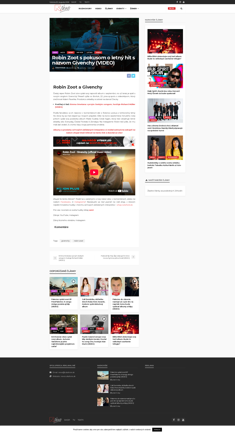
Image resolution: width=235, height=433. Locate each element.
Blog (171, 8)
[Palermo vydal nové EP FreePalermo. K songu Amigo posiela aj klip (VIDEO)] (64, 286)
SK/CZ (62, 52)
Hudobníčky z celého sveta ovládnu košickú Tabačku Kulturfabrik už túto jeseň (164, 165)
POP (62, 331)
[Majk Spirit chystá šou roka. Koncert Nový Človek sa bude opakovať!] (165, 76)
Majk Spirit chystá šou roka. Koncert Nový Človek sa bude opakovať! (163, 92)
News (70, 52)
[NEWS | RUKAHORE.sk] (56, 420)
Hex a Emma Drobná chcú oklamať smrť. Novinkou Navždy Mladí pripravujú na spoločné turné (164, 128)
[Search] (181, 8)
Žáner (133, 8)
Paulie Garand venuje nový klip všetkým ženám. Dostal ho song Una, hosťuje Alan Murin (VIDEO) (94, 340)
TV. (80, 2)
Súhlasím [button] (157, 430)
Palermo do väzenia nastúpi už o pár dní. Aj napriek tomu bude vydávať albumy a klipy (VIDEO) (123, 304)
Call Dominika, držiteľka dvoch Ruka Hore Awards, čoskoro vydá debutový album (93, 303)
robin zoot (91, 68)
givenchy (82, 68)
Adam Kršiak (60, 68)
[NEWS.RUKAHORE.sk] (63, 9)
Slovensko (155, 85)
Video (98, 8)
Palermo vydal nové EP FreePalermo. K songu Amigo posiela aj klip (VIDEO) (61, 303)
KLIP (55, 52)
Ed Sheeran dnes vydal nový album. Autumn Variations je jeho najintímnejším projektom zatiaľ (62, 342)
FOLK (55, 331)
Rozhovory (85, 8)
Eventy (120, 8)
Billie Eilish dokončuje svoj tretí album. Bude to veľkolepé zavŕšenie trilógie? (124, 340)
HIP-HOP (80, 52)
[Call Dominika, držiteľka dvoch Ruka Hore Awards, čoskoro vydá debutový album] (94, 286)
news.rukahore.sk (68, 376)
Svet (61, 329)
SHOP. (74, 2)
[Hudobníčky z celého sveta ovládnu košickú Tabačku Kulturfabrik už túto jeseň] (165, 148)
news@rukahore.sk (66, 372)
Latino (89, 52)
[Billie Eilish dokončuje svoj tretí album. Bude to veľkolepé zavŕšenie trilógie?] (125, 324)
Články (109, 8)
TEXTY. (87, 2)
